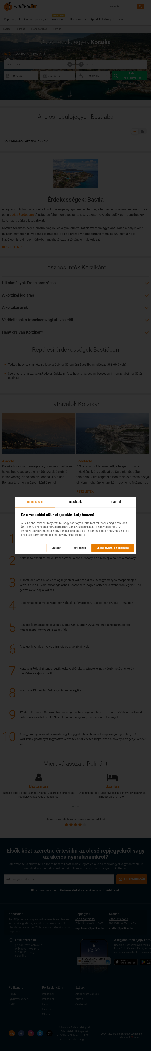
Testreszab (79, 548)
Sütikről (116, 502)
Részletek (75, 502)
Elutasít (56, 548)
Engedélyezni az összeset (113, 548)
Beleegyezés (35, 502)
